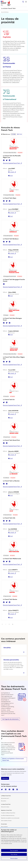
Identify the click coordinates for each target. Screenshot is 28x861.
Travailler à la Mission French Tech (8, 813)
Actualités (7, 648)
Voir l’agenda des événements (10, 719)
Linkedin (9, 160)
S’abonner (5, 778)
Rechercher (23, 1)
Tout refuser (14, 854)
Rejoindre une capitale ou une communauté (10, 818)
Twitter (6, 160)
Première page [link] (2, 624)
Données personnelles (11, 660)
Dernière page (12, 624)
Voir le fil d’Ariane (4, 12)
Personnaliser (14, 858)
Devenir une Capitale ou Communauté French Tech (13, 759)
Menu (26, 1)
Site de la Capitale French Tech (11, 163)
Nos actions (3, 801)
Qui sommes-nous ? (5, 798)
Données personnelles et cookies (12, 840)
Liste (14, 134)
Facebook (3, 160)
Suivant (9, 624)
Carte (20, 134)
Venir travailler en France (6, 820)
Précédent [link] (6, 624)
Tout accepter (14, 850)
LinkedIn (5, 789)
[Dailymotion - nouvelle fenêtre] (17, 789)
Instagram (13, 789)
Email (11, 175)
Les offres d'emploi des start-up (7, 815)
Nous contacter (4, 826)
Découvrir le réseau (5, 807)
